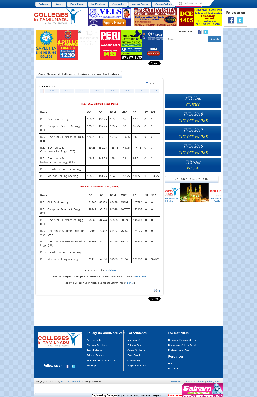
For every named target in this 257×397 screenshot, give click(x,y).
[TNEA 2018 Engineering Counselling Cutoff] (193, 117)
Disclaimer (176, 381)
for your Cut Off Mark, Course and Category (118, 395)
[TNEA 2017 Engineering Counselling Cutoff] (193, 133)
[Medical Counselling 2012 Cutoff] (193, 101)
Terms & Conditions (194, 381)
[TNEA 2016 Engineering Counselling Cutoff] (193, 149)
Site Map (91, 365)
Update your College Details (182, 345)
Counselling (133, 360)
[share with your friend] (193, 165)
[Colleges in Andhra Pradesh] (179, 192)
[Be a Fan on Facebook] (231, 19)
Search (59, 4)
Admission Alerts (135, 340)
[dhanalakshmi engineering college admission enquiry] (201, 16)
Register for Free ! (136, 365)
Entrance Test (134, 345)
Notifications (98, 4)
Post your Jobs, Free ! (179, 350)
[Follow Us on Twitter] (240, 19)
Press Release (94, 350)
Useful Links (174, 368)
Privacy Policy (214, 381)
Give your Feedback (97, 345)
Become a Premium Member (182, 340)
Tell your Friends (95, 355)
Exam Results (134, 355)
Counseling (118, 4)
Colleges (43, 4)
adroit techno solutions (72, 381)
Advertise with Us (95, 340)
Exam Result (77, 4)
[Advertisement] (239, 93)
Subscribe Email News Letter (101, 360)
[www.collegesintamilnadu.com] (58, 16)
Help (170, 363)
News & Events (140, 4)
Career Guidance (136, 350)
